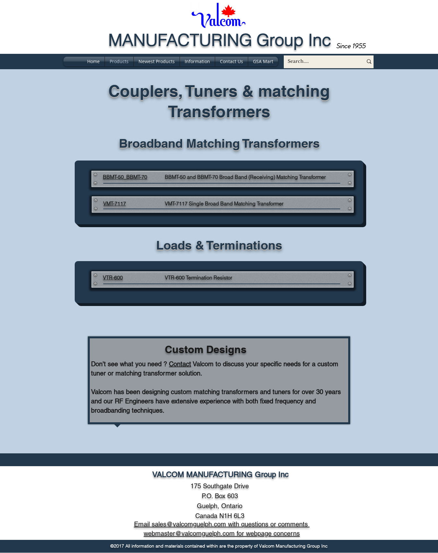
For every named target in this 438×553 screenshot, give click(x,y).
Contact (180, 364)
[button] (197, 61)
